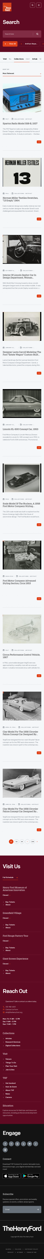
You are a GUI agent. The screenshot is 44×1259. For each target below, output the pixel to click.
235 (32, 841)
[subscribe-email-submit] (37, 1209)
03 (22, 841)
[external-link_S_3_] (22, 1012)
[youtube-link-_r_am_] (29, 1143)
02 (16, 841)
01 (11, 841)
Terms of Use (31, 1252)
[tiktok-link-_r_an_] (35, 1143)
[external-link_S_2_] (22, 1009)
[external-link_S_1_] (22, 1007)
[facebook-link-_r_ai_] (5, 1143)
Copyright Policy (31, 1249)
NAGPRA (8, 1249)
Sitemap (20, 1252)
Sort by (6, 69)
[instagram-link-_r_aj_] (11, 1143)
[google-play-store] (31, 1176)
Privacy (11, 1252)
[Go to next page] (37, 841)
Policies (18, 1249)
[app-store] (11, 1176)
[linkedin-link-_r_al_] (23, 1143)
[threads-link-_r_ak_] (17, 1143)
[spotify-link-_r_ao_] (5, 1149)
